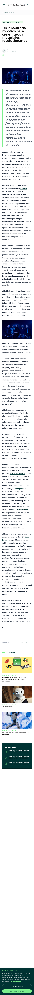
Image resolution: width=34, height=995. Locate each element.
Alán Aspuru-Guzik (17, 473)
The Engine (18, 488)
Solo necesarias (17, 986)
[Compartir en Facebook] (13, 642)
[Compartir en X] (17, 642)
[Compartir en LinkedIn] (22, 642)
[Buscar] (27, 5)
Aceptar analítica (17, 991)
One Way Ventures (20, 510)
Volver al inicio (9, 12)
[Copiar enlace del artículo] (26, 642)
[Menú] (4, 5)
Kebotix (23, 188)
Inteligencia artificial (12, 22)
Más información (15, 982)
